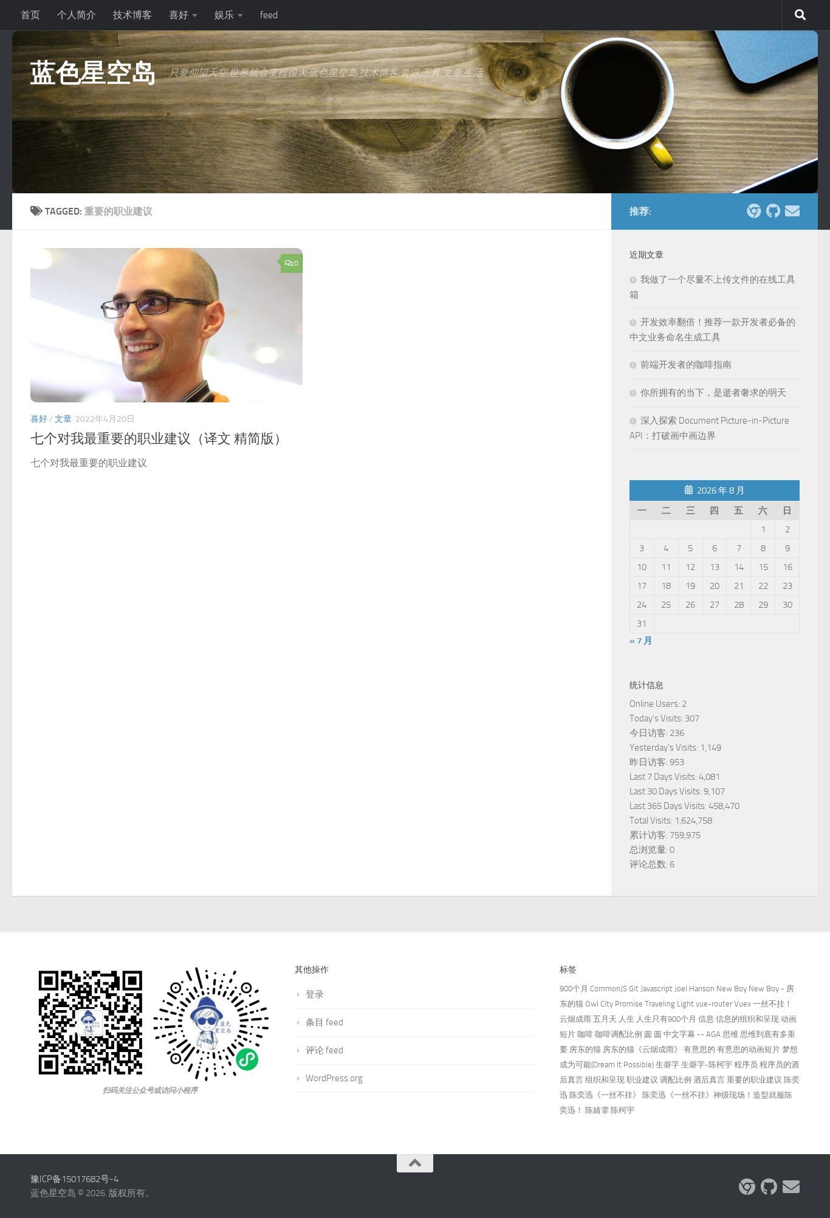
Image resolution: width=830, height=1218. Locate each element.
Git (634, 988)
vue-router (714, 1003)
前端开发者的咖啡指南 (686, 364)
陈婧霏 (597, 1110)
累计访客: (649, 835)
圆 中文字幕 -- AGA (687, 1034)
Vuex (742, 1003)
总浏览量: (649, 849)
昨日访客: (649, 762)
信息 (706, 1019)
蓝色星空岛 (93, 73)
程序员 (746, 1064)
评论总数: (649, 864)
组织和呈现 (605, 1079)
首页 (30, 15)
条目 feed (324, 1022)
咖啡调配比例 (618, 1034)
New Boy (731, 988)
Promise (629, 1003)
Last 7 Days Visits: (664, 776)
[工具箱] (753, 211)
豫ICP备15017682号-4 (74, 1179)
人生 (626, 1019)
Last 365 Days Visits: (668, 805)
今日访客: (649, 733)
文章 (63, 419)
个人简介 (76, 15)
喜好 (178, 15)
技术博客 (132, 15)
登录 (315, 994)
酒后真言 (709, 1079)
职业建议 (642, 1079)
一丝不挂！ (772, 1003)
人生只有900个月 (666, 1019)
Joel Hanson (694, 988)
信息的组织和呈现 (747, 1019)
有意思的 (699, 1049)
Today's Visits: (657, 718)
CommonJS (608, 988)
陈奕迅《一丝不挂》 (604, 1094)
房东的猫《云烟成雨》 (642, 1049)
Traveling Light (669, 1003)
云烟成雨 (575, 1019)
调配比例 (675, 1079)
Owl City (599, 1003)
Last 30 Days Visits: (666, 791)
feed (269, 15)
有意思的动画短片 (748, 1049)
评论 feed (324, 1050)
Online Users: (655, 703)
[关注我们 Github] (773, 211)
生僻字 (667, 1064)
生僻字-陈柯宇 (706, 1064)
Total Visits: (651, 820)
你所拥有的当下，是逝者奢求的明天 (713, 392)
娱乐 (224, 15)
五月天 (605, 1019)
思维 (730, 1034)
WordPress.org (334, 1078)
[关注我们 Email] (792, 211)
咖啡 (585, 1034)
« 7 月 (641, 640)
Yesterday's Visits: (664, 747)
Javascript (656, 988)
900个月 (574, 988)
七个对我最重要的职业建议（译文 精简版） (158, 439)
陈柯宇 (622, 1110)
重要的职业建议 (754, 1079)
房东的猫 (585, 1049)
